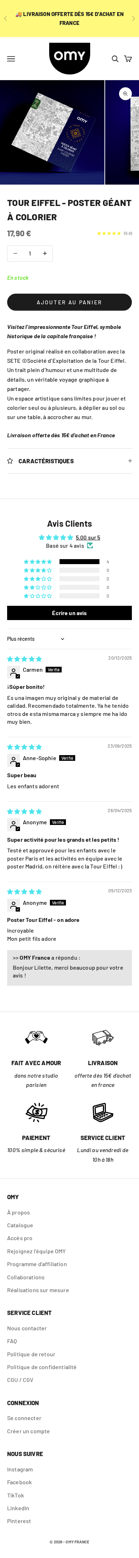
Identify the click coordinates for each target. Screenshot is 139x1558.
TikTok (15, 1495)
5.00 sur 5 (88, 537)
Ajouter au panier (69, 302)
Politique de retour (31, 1354)
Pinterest (19, 1520)
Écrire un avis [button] (69, 612)
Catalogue (20, 1225)
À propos (18, 1212)
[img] (24, 658)
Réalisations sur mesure (38, 1289)
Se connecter (24, 1417)
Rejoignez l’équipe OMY (36, 1251)
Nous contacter (27, 1328)
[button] (38, 561)
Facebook (19, 1482)
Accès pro (19, 1237)
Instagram (20, 1469)
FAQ (12, 1340)
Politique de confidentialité (42, 1366)
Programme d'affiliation (37, 1263)
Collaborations (26, 1277)
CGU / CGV (20, 1379)
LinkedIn (18, 1508)
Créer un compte (28, 1431)
